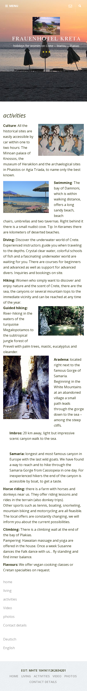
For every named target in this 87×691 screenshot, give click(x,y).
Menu (13, 6)
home (7, 582)
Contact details (15, 625)
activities (10, 599)
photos (9, 616)
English (9, 648)
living (7, 590)
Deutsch (9, 639)
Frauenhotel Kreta (46, 39)
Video (7, 608)
